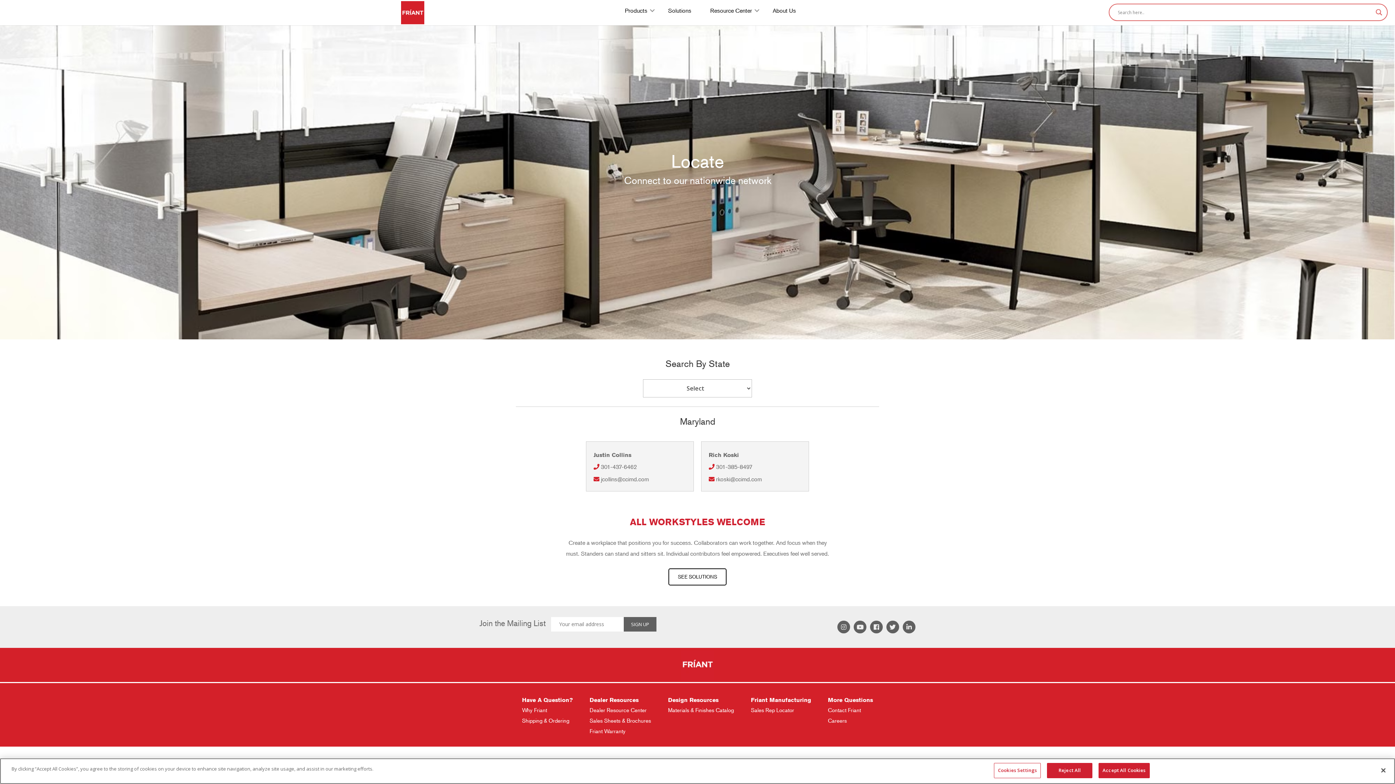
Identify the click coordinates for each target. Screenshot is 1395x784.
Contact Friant (844, 710)
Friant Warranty (608, 731)
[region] (697, 771)
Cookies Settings (1017, 770)
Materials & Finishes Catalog (701, 710)
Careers (837, 720)
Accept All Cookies (1124, 770)
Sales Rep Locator (772, 710)
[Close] (1383, 770)
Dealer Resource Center (618, 710)
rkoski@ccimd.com (739, 479)
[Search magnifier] (1379, 12)
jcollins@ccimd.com (625, 479)
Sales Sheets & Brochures (620, 720)
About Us (784, 11)
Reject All (1070, 770)
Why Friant (534, 710)
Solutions (679, 11)
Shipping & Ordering (545, 720)
